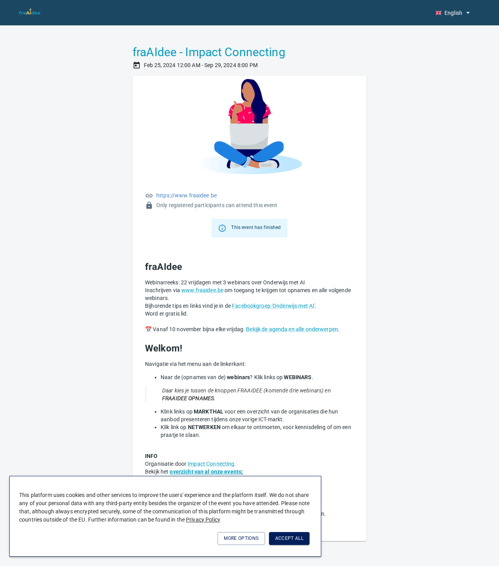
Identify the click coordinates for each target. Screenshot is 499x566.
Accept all (289, 538)
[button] (452, 12)
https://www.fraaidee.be (186, 195)
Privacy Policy (203, 519)
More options (241, 538)
